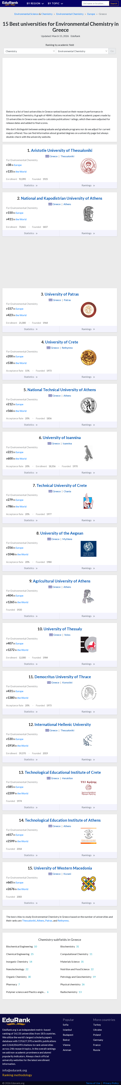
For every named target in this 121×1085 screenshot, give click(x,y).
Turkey (97, 1024)
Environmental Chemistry (70, 13)
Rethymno (63, 920)
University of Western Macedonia (60, 868)
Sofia (65, 1024)
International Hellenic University (60, 724)
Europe (91, 13)
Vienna (66, 1044)
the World (21, 171)
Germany (98, 1039)
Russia (96, 1049)
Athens (40, 920)
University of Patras (60, 294)
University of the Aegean (59, 533)
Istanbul (67, 1029)
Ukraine (97, 1029)
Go (112, 50)
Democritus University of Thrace (60, 676)
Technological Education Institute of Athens (60, 820)
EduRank (75, 35)
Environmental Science (26, 13)
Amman (67, 1049)
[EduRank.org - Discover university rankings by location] (10, 3)
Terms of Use (93, 1083)
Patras (48, 920)
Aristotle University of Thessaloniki (59, 150)
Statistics (29, 185)
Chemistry (46, 13)
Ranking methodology (17, 1075)
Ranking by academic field (60, 44)
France (97, 1044)
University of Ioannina (60, 437)
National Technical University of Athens (60, 389)
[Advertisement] (29, 85)
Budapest (68, 1034)
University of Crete (59, 342)
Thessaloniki (29, 920)
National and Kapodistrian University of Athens (59, 198)
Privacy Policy (111, 1083)
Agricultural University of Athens (59, 581)
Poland (97, 1034)
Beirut (66, 1039)
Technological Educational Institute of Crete (60, 772)
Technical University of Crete (60, 485)
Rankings (87, 185)
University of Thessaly (59, 629)
